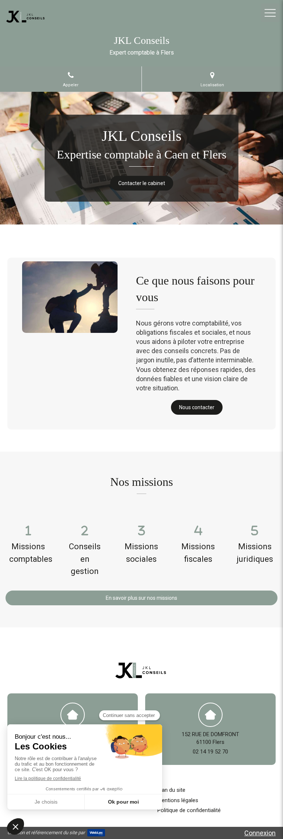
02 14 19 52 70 (210, 751)
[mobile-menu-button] (270, 13)
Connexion (260, 833)
